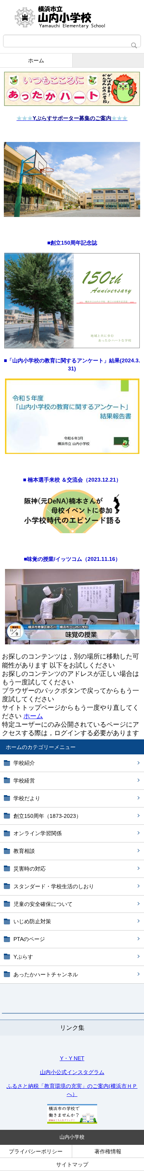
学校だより (26, 798)
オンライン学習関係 (37, 833)
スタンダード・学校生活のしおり (53, 886)
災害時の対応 (29, 869)
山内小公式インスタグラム (72, 1072)
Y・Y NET (72, 1058)
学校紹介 (24, 763)
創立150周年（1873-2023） (47, 816)
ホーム (36, 60)
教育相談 (24, 851)
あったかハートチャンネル (45, 974)
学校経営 (24, 780)
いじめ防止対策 (32, 921)
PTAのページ (29, 939)
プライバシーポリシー (36, 1151)
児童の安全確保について (43, 904)
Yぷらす (23, 957)
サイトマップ (72, 1164)
